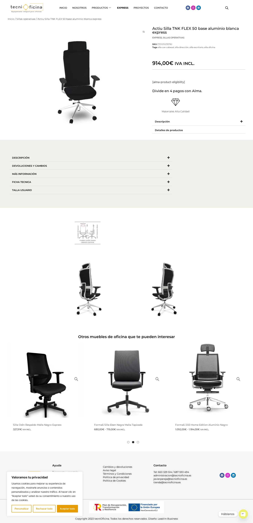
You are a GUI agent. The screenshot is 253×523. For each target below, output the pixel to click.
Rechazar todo (44, 508)
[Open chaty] (243, 514)
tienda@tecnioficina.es (167, 482)
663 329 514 (165, 472)
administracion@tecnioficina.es (172, 475)
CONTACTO (161, 7)
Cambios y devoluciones (117, 466)
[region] (45, 494)
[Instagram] (193, 8)
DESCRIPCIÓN (20, 157)
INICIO (63, 7)
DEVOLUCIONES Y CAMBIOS (29, 165)
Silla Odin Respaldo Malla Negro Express (37, 424)
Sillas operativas (25, 18)
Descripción (162, 121)
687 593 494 (181, 472)
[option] (45, 393)
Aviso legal (109, 470)
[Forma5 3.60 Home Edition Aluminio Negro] (238, 379)
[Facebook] (188, 8)
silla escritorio (196, 47)
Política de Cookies (114, 480)
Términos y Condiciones (117, 473)
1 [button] (128, 442)
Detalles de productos (169, 130)
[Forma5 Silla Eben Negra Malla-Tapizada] (157, 379)
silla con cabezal (166, 47)
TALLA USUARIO (22, 190)
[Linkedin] (198, 8)
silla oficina (209, 47)
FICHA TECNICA (21, 182)
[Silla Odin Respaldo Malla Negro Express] (76, 379)
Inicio (11, 18)
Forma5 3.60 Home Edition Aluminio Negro (201, 424)
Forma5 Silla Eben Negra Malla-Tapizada (118, 424)
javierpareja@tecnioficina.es (170, 478)
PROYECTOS (141, 7)
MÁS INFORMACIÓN (24, 173)
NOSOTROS (79, 7)
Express (157, 37)
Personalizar (22, 508)
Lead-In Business (168, 518)
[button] (198, 121)
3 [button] (138, 442)
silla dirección (182, 47)
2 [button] (133, 442)
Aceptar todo (67, 508)
